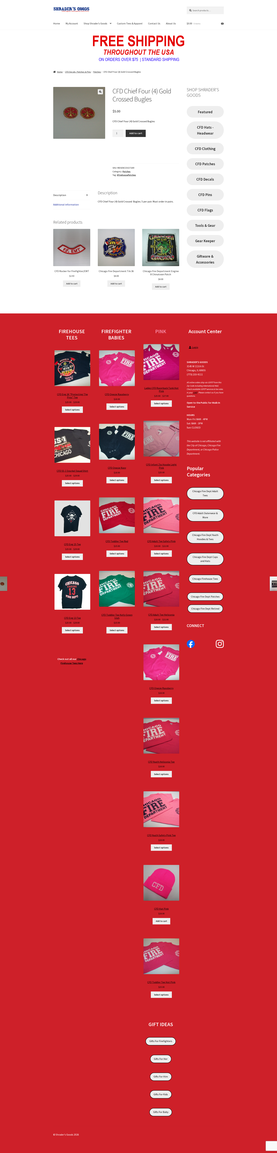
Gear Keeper (205, 241)
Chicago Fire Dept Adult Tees (205, 493)
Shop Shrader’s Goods (95, 23)
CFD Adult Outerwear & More (205, 515)
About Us (171, 23)
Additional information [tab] (66, 204)
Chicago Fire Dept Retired (205, 608)
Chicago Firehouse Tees (205, 578)
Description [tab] (59, 195)
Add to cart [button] (71, 283)
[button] (100, 91)
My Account (72, 23)
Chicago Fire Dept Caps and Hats (205, 559)
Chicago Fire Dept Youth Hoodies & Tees (205, 537)
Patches (97, 71)
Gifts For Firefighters (160, 1041)
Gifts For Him (161, 1076)
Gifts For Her (161, 1058)
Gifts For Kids (161, 1094)
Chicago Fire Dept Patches (205, 596)
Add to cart (135, 133)
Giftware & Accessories (205, 259)
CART (195, 392)
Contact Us (154, 23)
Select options (72, 409)
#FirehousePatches (126, 175)
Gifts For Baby (160, 1112)
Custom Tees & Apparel (130, 23)
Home (56, 23)
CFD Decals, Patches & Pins (78, 71)
